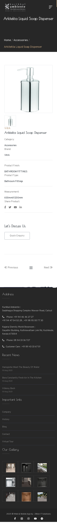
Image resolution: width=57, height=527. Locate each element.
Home (7, 40)
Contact (6, 434)
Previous (12, 267)
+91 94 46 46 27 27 (24, 317)
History (5, 419)
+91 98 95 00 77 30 (33, 320)
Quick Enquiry (17, 235)
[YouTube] (35, 518)
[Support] (21, 518)
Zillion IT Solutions (42, 514)
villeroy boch (8, 388)
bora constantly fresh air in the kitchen (22, 378)
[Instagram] (28, 518)
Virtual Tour (7, 441)
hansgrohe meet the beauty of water (20, 367)
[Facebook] (15, 518)
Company (6, 412)
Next (47, 267)
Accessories (20, 40)
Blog (4, 427)
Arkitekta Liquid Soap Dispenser (23, 47)
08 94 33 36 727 (22, 340)
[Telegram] (42, 518)
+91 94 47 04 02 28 (12, 320)
